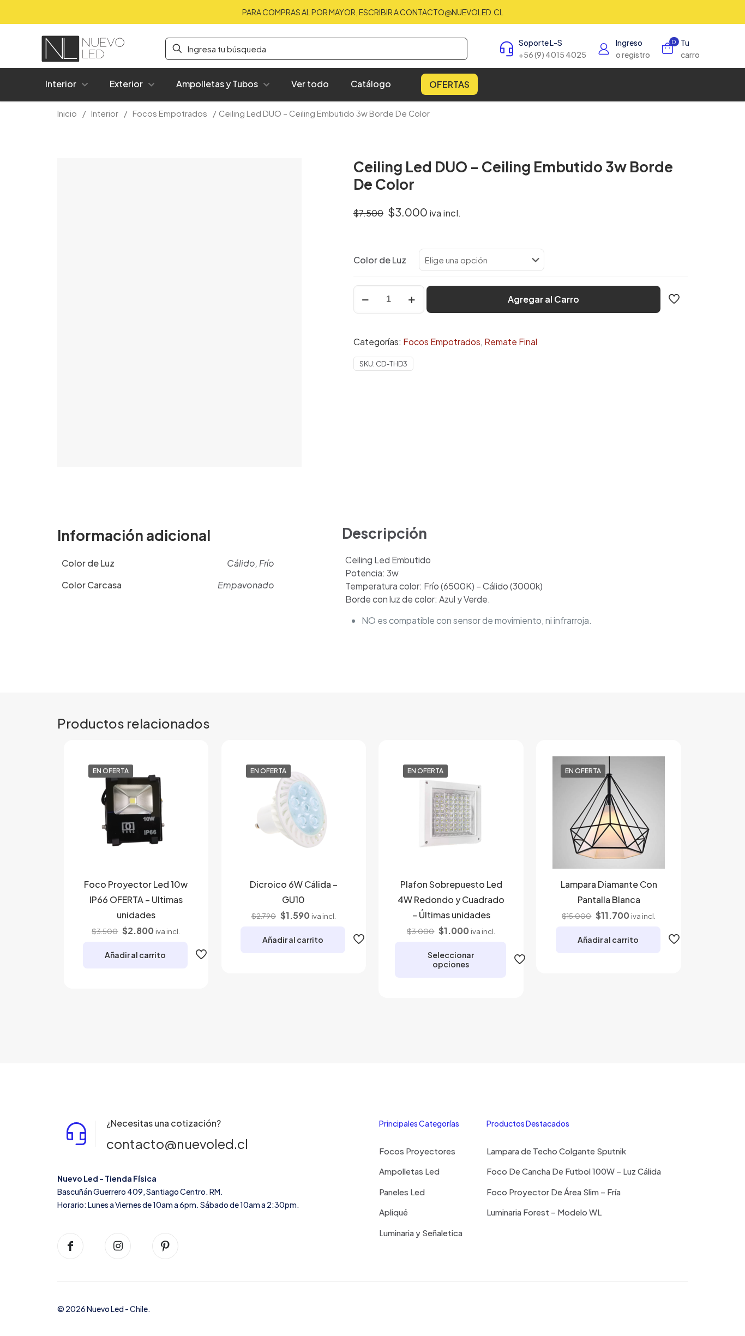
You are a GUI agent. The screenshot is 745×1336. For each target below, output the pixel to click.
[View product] (177, 795)
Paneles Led (402, 1192)
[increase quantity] (412, 299)
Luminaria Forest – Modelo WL (544, 1212)
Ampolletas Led (409, 1171)
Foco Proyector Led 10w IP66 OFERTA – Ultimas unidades (136, 899)
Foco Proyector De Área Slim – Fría (553, 1192)
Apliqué (393, 1212)
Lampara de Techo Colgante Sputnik (556, 1151)
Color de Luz (379, 260)
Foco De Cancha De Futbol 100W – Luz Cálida (573, 1171)
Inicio (67, 113)
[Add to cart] (177, 771)
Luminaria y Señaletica (420, 1232)
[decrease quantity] (365, 299)
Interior (104, 113)
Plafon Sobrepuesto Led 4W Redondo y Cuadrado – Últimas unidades (451, 899)
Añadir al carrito (135, 955)
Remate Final (510, 341)
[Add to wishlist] (177, 818)
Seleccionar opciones (451, 959)
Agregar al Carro (543, 299)
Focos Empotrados (170, 113)
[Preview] (177, 842)
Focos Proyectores (417, 1151)
